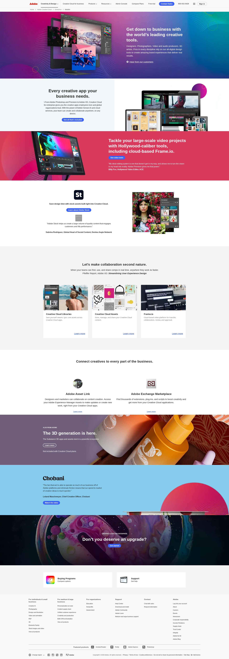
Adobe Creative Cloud (44, 9)
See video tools (116, 158)
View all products (34, 632)
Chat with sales (149, 603)
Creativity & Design (49, 4)
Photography (33, 609)
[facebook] (49, 655)
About (175, 607)
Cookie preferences (145, 655)
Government (90, 610)
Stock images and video (36, 628)
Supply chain (177, 626)
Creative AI (32, 606)
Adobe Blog (177, 639)
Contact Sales (166, 4)
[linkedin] (61, 655)
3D (30, 622)
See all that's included (73, 120)
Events (175, 613)
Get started (114, 546)
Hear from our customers (141, 62)
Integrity (175, 633)
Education (89, 603)
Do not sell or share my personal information (168, 655)
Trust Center (177, 629)
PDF (30, 619)
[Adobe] (33, 4)
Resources (105, 4)
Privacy (125, 655)
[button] (194, 4)
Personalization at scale (65, 606)
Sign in (202, 4)
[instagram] (53, 655)
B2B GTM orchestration (65, 619)
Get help (134, 581)
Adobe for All (177, 636)
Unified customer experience (66, 612)
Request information (150, 607)
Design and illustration (36, 612)
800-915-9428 (183, 4)
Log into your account (180, 603)
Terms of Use (133, 655)
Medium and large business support (126, 616)
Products (91, 4)
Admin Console (121, 4)
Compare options (64, 581)
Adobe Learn (119, 613)
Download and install (122, 607)
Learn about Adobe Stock (78, 210)
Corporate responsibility (180, 620)
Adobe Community (121, 610)
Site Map (187, 655)
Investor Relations (179, 623)
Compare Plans (138, 4)
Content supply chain (64, 609)
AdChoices (196, 655)
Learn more (79, 333)
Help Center (119, 603)
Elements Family (34, 625)
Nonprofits (89, 607)
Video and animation (35, 615)
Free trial (151, 4)
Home (32, 9)
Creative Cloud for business (73, 4)
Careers (175, 610)
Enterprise (58, 9)
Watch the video (51, 503)
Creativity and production (65, 615)
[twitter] (57, 655)
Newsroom (176, 616)
